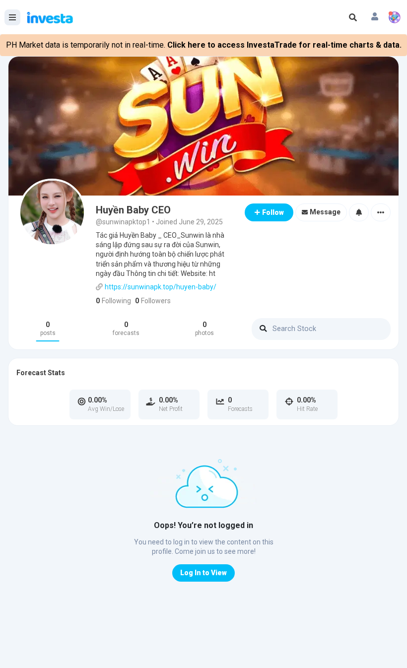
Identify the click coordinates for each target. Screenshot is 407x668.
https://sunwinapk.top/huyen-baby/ (160, 287)
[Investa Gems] (395, 17)
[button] (374, 17)
